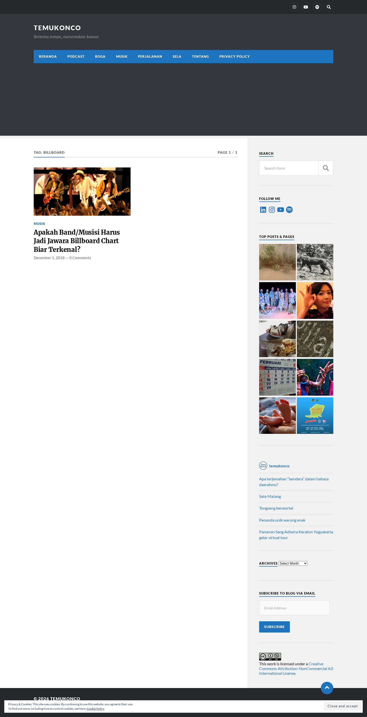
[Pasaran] (277, 377)
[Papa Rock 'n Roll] (277, 416)
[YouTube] (305, 6)
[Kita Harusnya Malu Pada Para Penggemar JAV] (315, 301)
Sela (177, 56)
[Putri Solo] (315, 262)
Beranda (48, 56)
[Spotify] (289, 210)
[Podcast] (317, 6)
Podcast (76, 56)
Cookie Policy (95, 709)
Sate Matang (270, 496)
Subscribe (274, 627)
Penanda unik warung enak (282, 520)
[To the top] (327, 688)
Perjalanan (150, 56)
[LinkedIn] (263, 210)
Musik (122, 56)
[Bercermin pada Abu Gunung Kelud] (277, 262)
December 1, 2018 (49, 257)
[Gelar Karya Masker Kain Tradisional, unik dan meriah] (277, 301)
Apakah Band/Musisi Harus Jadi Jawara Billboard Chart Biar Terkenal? (77, 241)
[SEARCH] (325, 168)
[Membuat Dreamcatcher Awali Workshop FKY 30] (315, 377)
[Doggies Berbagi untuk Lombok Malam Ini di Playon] (315, 416)
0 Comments (80, 257)
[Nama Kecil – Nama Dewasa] (315, 339)
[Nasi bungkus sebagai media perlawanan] (277, 339)
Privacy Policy (234, 56)
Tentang (200, 56)
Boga (100, 56)
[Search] (328, 6)
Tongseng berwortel (276, 508)
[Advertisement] (183, 101)
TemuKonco (57, 27)
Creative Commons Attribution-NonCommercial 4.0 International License (296, 668)
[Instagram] (294, 6)
